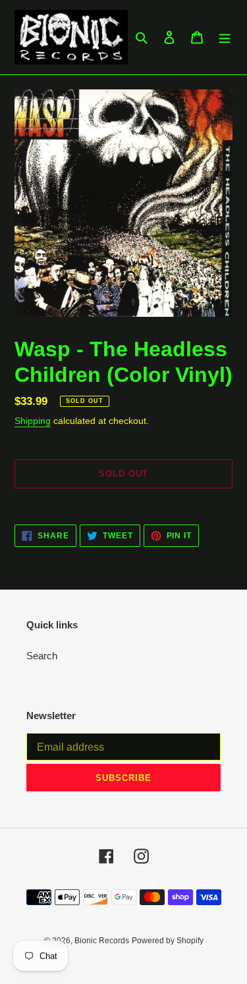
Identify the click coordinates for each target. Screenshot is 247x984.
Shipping (32, 420)
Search (41, 655)
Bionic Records (101, 940)
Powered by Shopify (168, 940)
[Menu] (224, 37)
